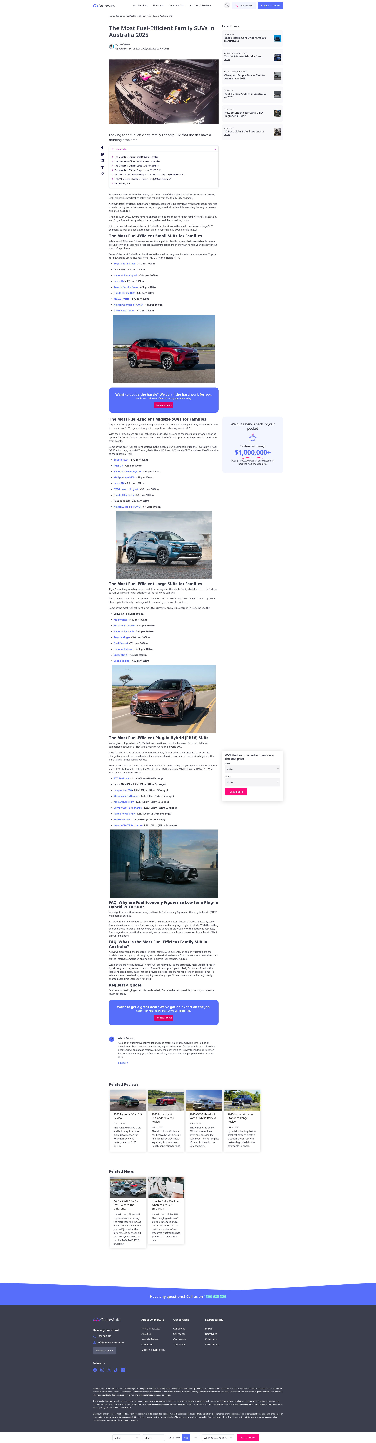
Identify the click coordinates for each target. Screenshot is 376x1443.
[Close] (219, 672)
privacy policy (187, 765)
